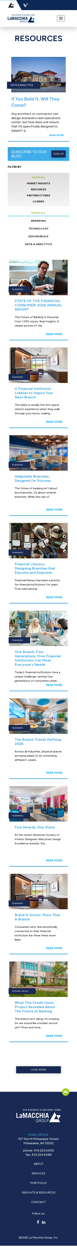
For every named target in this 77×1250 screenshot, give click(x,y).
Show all (38, 212)
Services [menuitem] (38, 1173)
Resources (38, 189)
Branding (38, 220)
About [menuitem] (39, 1163)
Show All (38, 177)
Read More (56, 135)
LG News (38, 201)
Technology (38, 228)
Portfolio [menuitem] (38, 1183)
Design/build (38, 236)
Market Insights (38, 183)
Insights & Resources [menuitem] (39, 1192)
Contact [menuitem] (38, 1202)
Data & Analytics (38, 244)
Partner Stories (38, 195)
